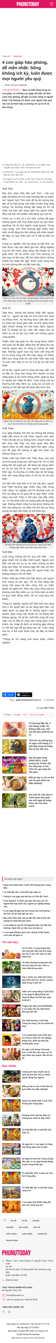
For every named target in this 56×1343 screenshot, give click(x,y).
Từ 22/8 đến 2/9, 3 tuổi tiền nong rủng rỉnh (37, 1189)
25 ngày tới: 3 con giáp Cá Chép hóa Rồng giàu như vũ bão (37, 1145)
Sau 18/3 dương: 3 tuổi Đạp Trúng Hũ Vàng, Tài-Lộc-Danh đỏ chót (37, 1023)
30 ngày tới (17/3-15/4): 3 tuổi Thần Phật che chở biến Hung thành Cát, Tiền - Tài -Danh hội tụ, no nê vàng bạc (29, 180)
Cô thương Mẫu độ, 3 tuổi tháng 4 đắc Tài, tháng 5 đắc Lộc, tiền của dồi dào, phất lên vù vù (41, 729)
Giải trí (36, 1227)
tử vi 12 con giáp (37, 715)
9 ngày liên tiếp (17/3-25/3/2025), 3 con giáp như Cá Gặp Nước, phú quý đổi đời (37, 1009)
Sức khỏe (23, 1227)
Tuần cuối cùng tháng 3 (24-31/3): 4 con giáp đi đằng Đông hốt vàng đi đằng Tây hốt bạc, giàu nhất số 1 (38, 995)
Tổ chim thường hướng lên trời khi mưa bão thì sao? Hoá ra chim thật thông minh (37, 965)
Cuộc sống (27, 1234)
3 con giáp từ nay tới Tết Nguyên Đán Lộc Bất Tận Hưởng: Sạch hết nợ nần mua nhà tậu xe (27, 926)
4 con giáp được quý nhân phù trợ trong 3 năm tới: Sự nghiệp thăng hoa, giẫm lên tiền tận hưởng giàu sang (36, 1039)
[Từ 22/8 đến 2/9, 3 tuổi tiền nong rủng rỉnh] (11, 1192)
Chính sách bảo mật (36, 1338)
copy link (50, 700)
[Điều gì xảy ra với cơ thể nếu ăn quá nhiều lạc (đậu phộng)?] (14, 783)
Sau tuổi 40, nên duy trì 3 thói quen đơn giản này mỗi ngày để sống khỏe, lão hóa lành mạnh (40, 800)
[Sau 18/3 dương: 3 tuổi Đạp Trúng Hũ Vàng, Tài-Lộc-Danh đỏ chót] (11, 1025)
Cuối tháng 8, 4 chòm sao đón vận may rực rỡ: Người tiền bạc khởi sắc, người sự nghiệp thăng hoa (27, 904)
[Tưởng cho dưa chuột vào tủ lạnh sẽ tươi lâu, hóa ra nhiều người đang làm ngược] (11, 1076)
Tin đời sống (12, 1240)
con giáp (16, 715)
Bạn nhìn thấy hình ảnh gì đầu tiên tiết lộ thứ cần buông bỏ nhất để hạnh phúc (27, 919)
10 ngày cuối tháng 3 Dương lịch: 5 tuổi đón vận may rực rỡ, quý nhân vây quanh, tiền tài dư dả (37, 1053)
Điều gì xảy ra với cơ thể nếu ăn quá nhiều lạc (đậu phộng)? (41, 780)
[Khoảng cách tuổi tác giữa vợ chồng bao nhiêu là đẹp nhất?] (11, 1120)
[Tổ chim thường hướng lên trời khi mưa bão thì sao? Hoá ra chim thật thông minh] (11, 967)
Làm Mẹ (35, 1221)
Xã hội (13, 1221)
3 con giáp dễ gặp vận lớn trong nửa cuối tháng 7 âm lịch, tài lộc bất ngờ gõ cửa (27, 912)
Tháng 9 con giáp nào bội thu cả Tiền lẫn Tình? (26, 896)
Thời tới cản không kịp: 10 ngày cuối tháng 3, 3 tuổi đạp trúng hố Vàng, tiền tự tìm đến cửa (41, 744)
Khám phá (17, 56)
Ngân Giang (49, 708)
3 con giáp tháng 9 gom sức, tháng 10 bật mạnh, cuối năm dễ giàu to (27, 933)
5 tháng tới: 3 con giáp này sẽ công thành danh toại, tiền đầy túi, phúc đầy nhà (29, 173)
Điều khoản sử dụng (19, 1338)
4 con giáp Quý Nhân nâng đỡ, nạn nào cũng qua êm (36, 1203)
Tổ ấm (24, 1221)
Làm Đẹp (10, 1227)
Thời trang (11, 1234)
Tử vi (25, 715)
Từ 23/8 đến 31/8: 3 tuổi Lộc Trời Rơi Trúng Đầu (37, 1174)
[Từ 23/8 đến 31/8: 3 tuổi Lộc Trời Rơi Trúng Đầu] (11, 1178)
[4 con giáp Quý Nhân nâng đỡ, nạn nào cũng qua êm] (11, 1207)
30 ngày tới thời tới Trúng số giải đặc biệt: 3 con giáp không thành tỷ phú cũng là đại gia (37, 1161)
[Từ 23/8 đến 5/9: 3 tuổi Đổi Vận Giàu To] (11, 1134)
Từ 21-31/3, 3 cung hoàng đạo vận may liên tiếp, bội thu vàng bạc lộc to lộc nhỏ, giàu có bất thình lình (36, 952)
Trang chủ (6, 56)
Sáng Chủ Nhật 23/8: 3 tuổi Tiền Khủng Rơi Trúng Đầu (27, 886)
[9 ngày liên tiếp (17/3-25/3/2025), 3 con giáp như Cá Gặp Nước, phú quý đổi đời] (11, 1011)
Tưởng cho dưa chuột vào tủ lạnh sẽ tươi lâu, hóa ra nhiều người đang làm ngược (36, 1075)
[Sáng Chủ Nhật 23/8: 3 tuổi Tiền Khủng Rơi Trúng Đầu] (11, 1105)
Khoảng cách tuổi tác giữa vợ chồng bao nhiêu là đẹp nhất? (36, 1116)
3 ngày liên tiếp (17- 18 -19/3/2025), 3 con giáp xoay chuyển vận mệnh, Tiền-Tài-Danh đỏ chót (27, 166)
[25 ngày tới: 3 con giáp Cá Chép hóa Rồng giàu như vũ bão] (11, 1149)
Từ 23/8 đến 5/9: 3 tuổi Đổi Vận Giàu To (22, 892)
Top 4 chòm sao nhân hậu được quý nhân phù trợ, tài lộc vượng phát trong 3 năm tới (37, 980)
